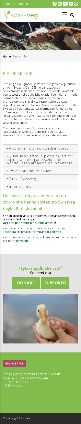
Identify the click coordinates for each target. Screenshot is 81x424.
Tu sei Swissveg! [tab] (23, 178)
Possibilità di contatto (17, 232)
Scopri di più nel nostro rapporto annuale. (40, 135)
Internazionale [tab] (22, 186)
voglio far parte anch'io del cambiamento (29, 223)
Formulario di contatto (46, 232)
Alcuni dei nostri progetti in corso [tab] (39, 148)
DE (8, 3)
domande (22, 241)
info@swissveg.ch (14, 385)
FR (14, 3)
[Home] (20, 15)
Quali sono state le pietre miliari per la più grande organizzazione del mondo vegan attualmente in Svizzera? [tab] (40, 159)
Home (7, 56)
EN (21, 3)
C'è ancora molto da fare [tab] (31, 171)
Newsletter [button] (14, 363)
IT (27, 3)
